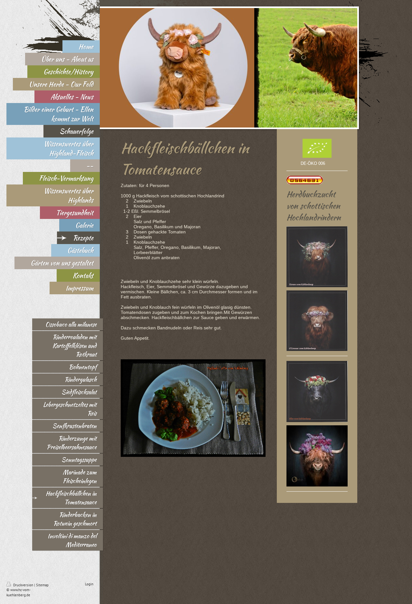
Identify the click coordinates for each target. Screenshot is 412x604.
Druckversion (23, 585)
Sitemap (42, 585)
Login (89, 584)
